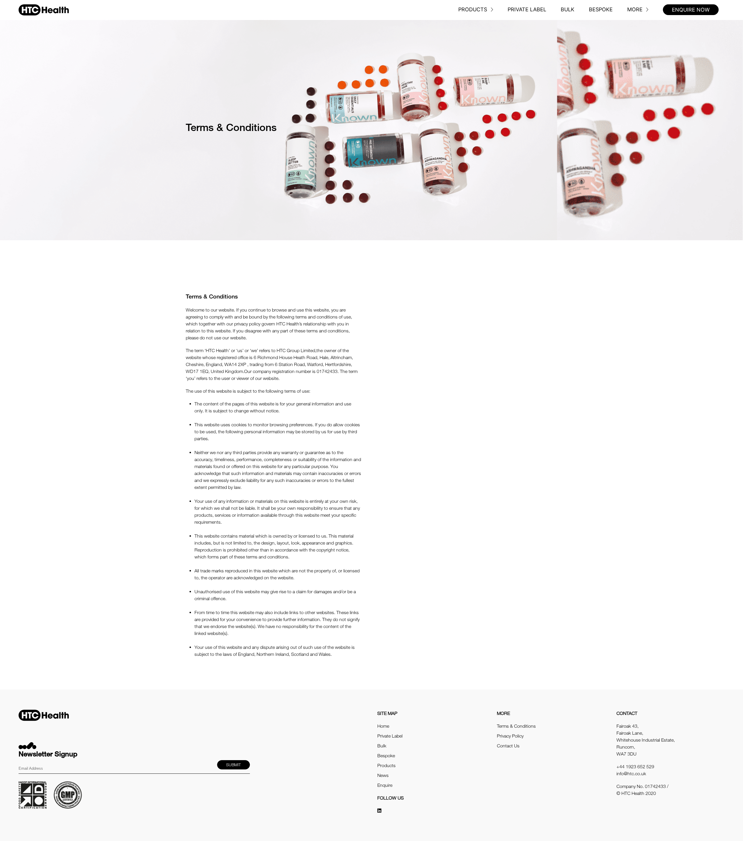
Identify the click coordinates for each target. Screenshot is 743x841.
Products (472, 9)
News (383, 775)
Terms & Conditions (516, 726)
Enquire (384, 785)
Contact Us (508, 745)
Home (383, 726)
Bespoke (601, 9)
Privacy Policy (510, 735)
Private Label (527, 9)
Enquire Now (691, 10)
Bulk (567, 9)
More (635, 9)
